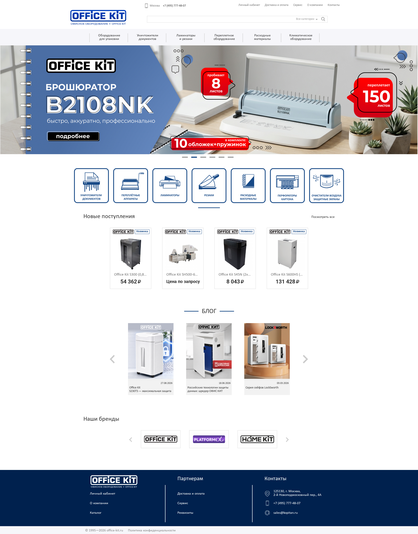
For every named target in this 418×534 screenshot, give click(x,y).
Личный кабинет (249, 5)
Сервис (297, 5)
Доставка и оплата (276, 5)
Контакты (334, 5)
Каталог (95, 513)
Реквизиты (185, 513)
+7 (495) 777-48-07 (174, 5)
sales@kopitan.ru (285, 513)
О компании (315, 5)
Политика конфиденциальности (152, 530)
